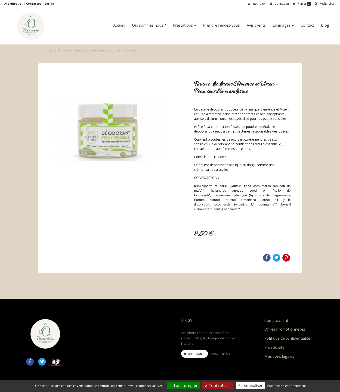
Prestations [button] (183, 25)
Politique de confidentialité (287, 338)
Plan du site (274, 347)
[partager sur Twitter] (42, 361)
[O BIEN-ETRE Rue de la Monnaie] (30, 26)
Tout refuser (219, 385)
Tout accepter (185, 385)
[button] (324, 3)
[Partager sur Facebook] (29, 361)
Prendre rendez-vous (221, 25)
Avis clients (256, 25)
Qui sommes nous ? (149, 25)
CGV (188, 320)
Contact (307, 25)
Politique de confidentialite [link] (286, 386)
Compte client (276, 320)
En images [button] (282, 25)
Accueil (119, 25)
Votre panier (196, 353)
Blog (325, 25)
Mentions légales (279, 356)
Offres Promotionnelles (284, 329)
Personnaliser (250, 385)
